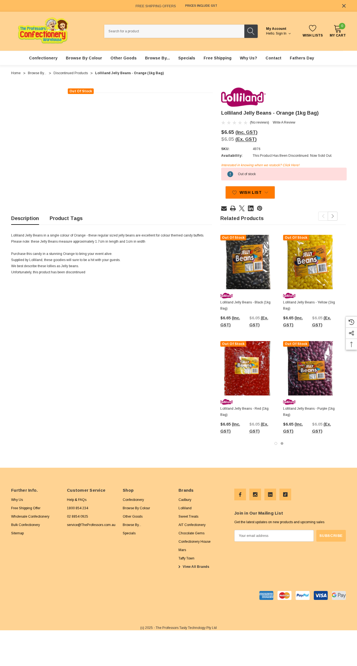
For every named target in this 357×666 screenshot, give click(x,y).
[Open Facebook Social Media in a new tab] (240, 494)
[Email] (224, 208)
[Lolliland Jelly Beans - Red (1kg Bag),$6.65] (247, 368)
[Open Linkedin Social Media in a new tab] (270, 494)
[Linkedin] (251, 208)
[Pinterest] (259, 208)
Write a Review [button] (284, 122)
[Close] (344, 6)
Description (25, 218)
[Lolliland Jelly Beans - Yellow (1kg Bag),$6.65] (310, 262)
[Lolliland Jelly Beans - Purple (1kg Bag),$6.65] (310, 368)
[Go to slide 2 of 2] (282, 443)
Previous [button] (323, 216)
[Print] (233, 208)
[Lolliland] (243, 97)
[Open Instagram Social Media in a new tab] (255, 494)
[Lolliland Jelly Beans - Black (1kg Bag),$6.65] (247, 262)
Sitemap (17, 533)
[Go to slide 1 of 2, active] (275, 443)
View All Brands (195, 567)
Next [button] (332, 216)
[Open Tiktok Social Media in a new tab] (285, 494)
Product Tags (66, 218)
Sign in (281, 33)
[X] (242, 208)
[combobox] (174, 31)
